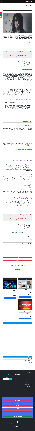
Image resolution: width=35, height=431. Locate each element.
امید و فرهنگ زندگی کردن (17, 343)
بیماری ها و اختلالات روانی (18, 328)
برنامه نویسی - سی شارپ (17, 326)
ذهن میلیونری (17, 339)
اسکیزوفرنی (11, 165)
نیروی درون (20, 187)
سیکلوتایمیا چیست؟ (25, 121)
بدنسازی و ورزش (17, 347)
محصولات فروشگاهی (17, 341)
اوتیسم (5, 165)
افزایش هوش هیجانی (15, 204)
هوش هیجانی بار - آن (26, 189)
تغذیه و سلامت (17, 349)
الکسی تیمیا (22, 35)
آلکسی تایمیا (30, 35)
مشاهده (24, 297)
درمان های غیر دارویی (17, 337)
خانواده (17, 345)
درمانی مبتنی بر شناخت (27, 186)
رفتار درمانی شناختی (28, 201)
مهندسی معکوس (17, 335)
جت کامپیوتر (17, 324)
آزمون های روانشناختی (17, 331)
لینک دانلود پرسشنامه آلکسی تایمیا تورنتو (17, 56)
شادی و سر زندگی (17, 351)
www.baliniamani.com (17, 202)
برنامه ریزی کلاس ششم (17, 333)
